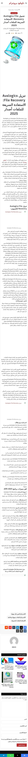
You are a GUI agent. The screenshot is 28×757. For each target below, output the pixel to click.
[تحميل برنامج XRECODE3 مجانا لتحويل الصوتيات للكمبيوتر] (21, 661)
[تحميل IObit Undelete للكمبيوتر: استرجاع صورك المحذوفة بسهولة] (21, 675)
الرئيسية (17, 9)
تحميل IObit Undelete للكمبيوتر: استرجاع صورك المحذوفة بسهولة (21, 681)
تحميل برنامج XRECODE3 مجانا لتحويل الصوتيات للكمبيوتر (21, 667)
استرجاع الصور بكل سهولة (18, 614)
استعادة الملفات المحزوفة (18, 620)
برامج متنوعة (11, 9)
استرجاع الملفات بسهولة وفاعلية (16, 617)
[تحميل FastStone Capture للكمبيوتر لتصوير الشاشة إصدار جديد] (7, 661)
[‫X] (21, 627)
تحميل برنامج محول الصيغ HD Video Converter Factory (7, 686)
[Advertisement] (14, 79)
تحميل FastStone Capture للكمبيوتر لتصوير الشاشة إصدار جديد (7, 667)
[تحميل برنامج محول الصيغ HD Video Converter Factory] (7, 677)
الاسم (25, 719)
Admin (19, 33)
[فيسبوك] (25, 627)
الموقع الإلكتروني (23, 732)
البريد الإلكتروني (23, 726)
